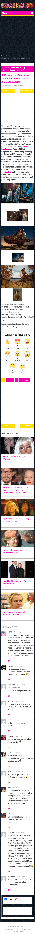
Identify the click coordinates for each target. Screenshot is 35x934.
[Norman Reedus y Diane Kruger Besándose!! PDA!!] (17, 507)
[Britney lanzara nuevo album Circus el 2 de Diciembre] (17, 601)
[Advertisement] (17, 35)
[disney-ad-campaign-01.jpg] (18, 261)
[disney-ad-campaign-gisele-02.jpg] (23, 220)
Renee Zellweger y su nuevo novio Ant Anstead (15, 551)
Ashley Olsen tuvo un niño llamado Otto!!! (14, 582)
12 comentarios (20, 85)
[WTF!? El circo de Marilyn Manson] (17, 445)
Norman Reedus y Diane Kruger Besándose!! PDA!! (16, 520)
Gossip (22, 67)
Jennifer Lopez (9, 70)
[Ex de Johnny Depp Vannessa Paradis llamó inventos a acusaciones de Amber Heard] (17, 476)
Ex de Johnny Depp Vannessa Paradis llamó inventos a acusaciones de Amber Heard (15, 490)
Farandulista (12, 926)
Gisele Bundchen (12, 67)
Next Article (26, 90)
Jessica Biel (21, 70)
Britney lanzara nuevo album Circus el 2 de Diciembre (15, 613)
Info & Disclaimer (10, 929)
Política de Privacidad (23, 929)
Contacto (15, 931)
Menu (4, 13)
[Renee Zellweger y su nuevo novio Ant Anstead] (17, 538)
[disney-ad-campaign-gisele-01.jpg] (13, 220)
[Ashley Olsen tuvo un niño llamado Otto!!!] (17, 569)
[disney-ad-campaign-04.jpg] (17, 300)
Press (22, 931)
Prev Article (9, 90)
